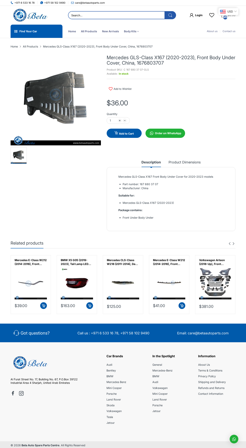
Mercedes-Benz (162, 370)
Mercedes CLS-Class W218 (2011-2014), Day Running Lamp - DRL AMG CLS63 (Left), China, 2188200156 (122, 262)
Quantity (112, 114)
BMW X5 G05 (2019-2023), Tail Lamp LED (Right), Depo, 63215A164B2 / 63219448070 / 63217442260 (74, 262)
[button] (234, 439)
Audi (109, 364)
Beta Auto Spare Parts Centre (40, 445)
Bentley (111, 370)
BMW (109, 376)
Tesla (109, 417)
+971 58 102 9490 (134, 333)
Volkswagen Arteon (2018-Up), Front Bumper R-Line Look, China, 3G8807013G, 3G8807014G (213, 262)
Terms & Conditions (210, 370)
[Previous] (233, 243)
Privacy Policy (207, 376)
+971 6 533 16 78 (104, 333)
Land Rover (113, 399)
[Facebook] (13, 393)
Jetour (110, 422)
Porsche (111, 393)
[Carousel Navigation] (231, 243)
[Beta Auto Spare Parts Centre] (30, 15)
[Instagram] (21, 393)
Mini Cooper (114, 388)
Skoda (110, 405)
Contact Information (210, 393)
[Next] (230, 243)
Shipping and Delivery (212, 382)
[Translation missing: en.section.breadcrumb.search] (170, 15)
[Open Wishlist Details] (211, 15)
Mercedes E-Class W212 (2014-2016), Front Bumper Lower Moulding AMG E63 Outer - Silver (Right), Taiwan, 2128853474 (31, 262)
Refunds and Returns (211, 388)
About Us (204, 364)
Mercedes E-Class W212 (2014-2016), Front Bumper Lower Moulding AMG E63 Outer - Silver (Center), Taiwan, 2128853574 (169, 262)
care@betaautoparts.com (208, 333)
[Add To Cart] (43, 305)
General (157, 364)
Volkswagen (114, 411)
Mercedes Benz (116, 382)
